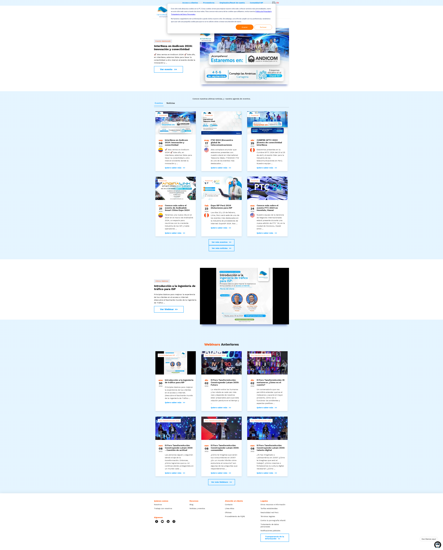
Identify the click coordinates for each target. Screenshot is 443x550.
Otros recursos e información (272, 505)
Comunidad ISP (256, 3)
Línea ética (229, 508)
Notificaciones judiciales (270, 531)
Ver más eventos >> (221, 242)
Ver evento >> (168, 69)
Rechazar (263, 27)
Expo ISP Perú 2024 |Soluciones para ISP (221, 206)
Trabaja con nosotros (163, 508)
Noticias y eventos (197, 508)
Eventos (159, 103)
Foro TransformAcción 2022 (215, 355)
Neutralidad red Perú (269, 512)
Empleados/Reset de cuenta (232, 3)
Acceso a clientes (190, 3)
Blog (191, 505)
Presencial (163, 115)
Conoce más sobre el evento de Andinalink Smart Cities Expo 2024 (177, 207)
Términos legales (267, 516)
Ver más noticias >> (221, 248)
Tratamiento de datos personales (269, 525)
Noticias (170, 103)
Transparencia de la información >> (274, 537)
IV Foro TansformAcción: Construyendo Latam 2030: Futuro (225, 382)
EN (277, 3)
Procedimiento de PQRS (235, 516)
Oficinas (228, 512)
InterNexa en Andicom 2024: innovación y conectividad (176, 142)
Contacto (229, 505)
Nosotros (158, 505)
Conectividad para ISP (167, 355)
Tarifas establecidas (269, 508)
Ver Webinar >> (169, 309)
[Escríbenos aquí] (438, 545)
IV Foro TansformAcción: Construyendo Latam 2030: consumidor (225, 447)
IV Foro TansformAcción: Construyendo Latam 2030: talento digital (271, 447)
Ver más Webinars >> (221, 482)
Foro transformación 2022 (260, 355)
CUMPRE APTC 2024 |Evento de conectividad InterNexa (269, 142)
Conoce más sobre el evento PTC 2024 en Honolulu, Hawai (267, 207)
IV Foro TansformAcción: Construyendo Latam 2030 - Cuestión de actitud (179, 447)
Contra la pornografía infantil (273, 520)
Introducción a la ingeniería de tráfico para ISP (179, 381)
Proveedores (208, 3)
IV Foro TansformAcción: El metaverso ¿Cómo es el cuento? (270, 382)
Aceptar (245, 27)
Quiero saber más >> (175, 168)
